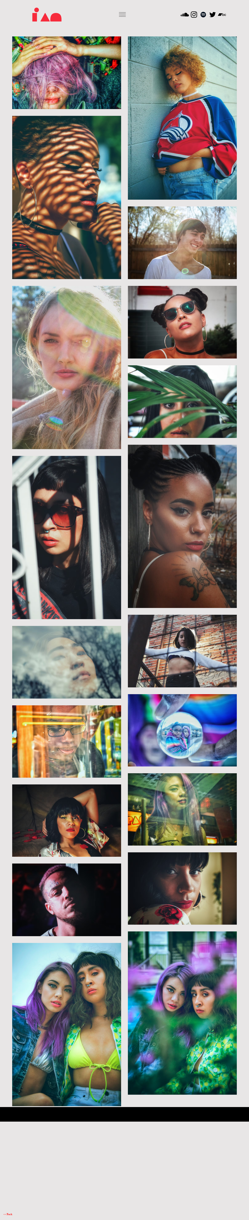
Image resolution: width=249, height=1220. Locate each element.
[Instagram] (194, 14)
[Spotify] (203, 14)
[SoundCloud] (184, 14)
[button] (122, 14)
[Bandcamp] (222, 14)
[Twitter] (212, 14)
